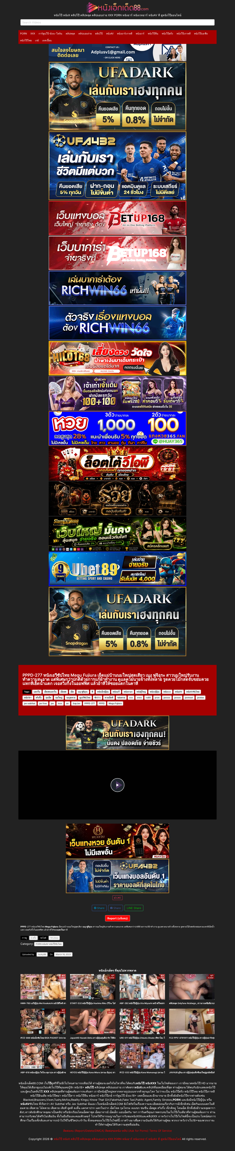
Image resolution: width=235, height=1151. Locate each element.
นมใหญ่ (58, 697)
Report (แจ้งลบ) (117, 918)
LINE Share (134, 908)
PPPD (102, 703)
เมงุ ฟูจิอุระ (83, 691)
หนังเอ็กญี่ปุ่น (103, 691)
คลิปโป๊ (99, 33)
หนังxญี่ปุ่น (154, 691)
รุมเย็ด (48, 697)
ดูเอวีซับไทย (84, 697)
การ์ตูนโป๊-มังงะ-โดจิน (50, 33)
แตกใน (37, 691)
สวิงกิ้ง (38, 697)
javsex (177, 697)
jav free (43, 703)
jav (52, 703)
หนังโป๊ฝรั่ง (167, 33)
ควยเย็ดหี (109, 697)
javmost (189, 697)
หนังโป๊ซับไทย (55, 944)
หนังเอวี (116, 691)
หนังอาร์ (140, 33)
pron (157, 697)
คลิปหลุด (70, 33)
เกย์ (37, 40)
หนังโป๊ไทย (26, 40)
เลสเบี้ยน (47, 40)
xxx (131, 697)
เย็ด (72, 691)
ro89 (148, 697)
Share (100, 908)
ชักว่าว (97, 697)
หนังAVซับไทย (192, 691)
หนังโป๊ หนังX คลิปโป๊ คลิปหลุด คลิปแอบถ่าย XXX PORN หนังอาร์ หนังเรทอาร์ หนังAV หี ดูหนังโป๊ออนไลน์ (117, 1139)
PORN (23, 33)
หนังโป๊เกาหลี (184, 33)
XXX (32, 33)
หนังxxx (167, 691)
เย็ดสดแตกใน (50, 691)
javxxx (167, 697)
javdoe (200, 697)
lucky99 (42, 954)
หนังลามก (128, 691)
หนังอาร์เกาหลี (124, 33)
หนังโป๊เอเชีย (201, 33)
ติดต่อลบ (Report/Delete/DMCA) (83, 1130)
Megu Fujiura (115, 703)
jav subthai (29, 703)
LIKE (118, 897)
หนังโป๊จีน (153, 33)
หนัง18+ (28, 697)
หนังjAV (178, 691)
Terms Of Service (160, 1130)
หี (92, 691)
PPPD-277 (89, 703)
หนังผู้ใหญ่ (141, 691)
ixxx (60, 703)
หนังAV (110, 33)
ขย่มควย (121, 697)
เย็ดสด (63, 691)
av (67, 703)
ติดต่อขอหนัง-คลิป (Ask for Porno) (126, 1130)
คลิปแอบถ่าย (85, 33)
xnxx (139, 697)
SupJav (76, 703)
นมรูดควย (70, 697)
